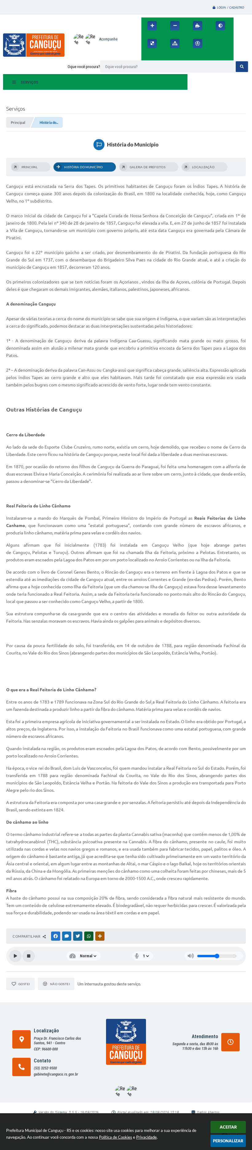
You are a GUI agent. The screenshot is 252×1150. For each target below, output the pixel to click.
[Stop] (28, 956)
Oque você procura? (84, 66)
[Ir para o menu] (147, 56)
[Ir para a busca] (161, 56)
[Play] (15, 956)
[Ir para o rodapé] (174, 56)
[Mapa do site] (175, 43)
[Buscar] (242, 66)
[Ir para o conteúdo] (216, 43)
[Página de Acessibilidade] (197, 43)
